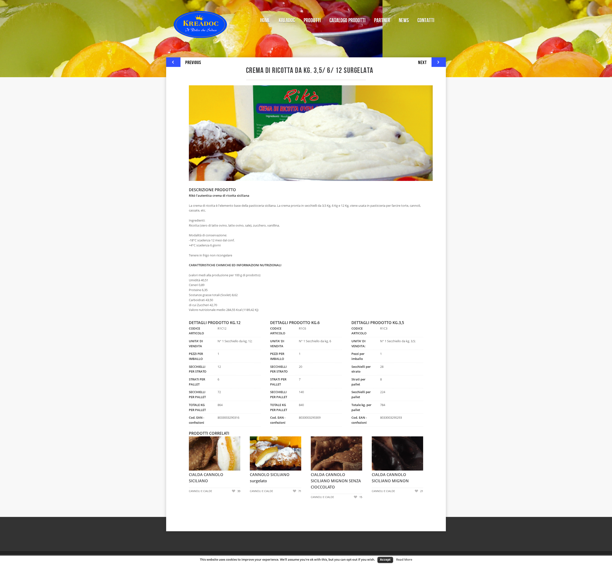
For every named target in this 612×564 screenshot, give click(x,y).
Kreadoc (287, 20)
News (404, 20)
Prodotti (310, 20)
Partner (382, 20)
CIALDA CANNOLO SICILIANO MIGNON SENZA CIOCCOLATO (336, 480)
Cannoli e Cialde (200, 491)
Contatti (425, 20)
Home (265, 20)
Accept (385, 559)
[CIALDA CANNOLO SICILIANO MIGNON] (379, 454)
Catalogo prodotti (347, 20)
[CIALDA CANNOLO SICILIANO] (196, 454)
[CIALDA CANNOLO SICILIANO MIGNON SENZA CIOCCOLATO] (318, 454)
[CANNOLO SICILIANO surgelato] (257, 454)
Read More (404, 559)
